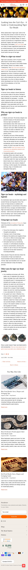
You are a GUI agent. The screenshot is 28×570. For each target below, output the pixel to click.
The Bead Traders (9, 565)
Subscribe (14, 516)
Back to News (14, 365)
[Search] (4, 4)
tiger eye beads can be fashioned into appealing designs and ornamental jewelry (14, 149)
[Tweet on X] (4, 354)
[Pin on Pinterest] (8, 354)
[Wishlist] (23, 4)
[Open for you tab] (23, 565)
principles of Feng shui (16, 223)
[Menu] (1, 4)
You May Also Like (14, 372)
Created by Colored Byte (18, 565)
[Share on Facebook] (6, 354)
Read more (4, 407)
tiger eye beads (19, 44)
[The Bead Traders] (14, 5)
